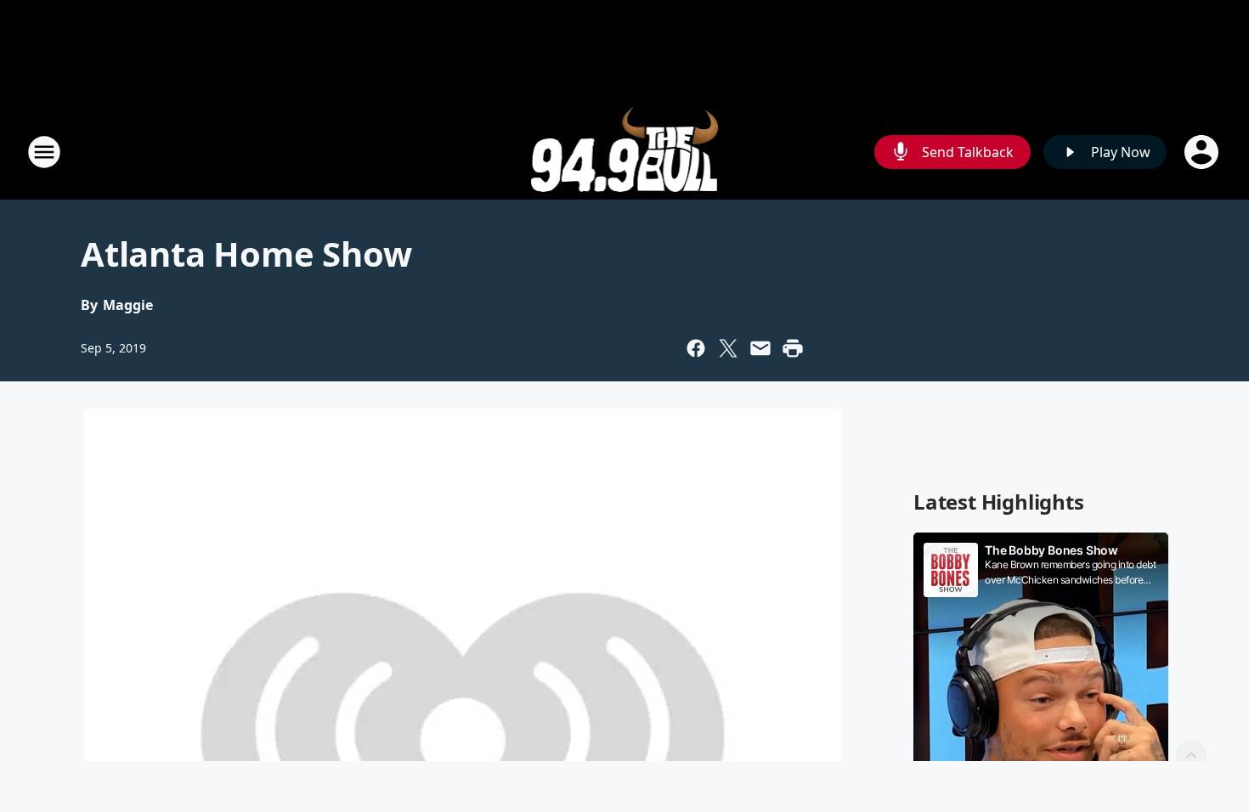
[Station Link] (625, 151)
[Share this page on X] (728, 348)
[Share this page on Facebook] (696, 348)
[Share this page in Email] (760, 348)
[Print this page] (793, 348)
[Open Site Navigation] (44, 152)
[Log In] (1203, 152)
